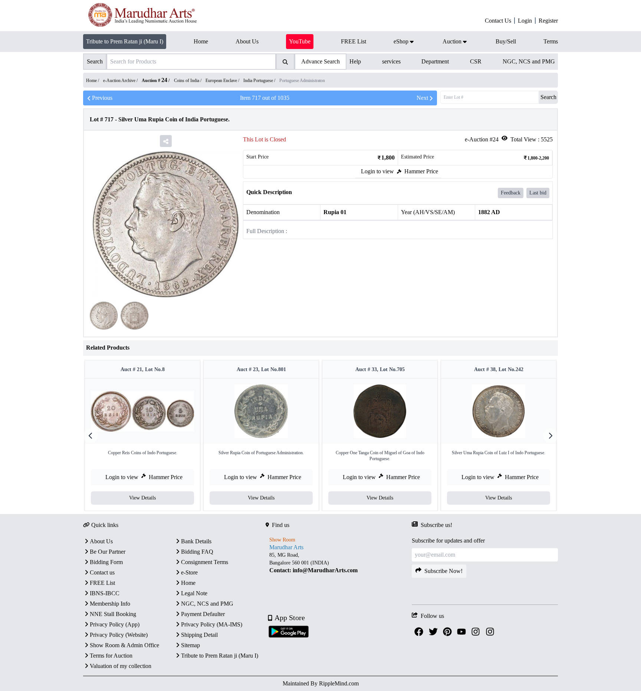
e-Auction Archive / (121, 80)
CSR (475, 61)
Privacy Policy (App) (114, 624)
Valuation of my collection (120, 666)
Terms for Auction (111, 655)
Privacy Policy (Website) (119, 635)
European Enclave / (223, 80)
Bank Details (196, 541)
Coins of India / (188, 80)
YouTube (299, 41)
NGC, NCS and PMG (529, 61)
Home (188, 583)
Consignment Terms (204, 562)
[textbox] (339, 562)
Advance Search (320, 61)
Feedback (510, 193)
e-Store (189, 572)
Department (435, 61)
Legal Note (194, 593)
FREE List (102, 583)
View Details (142, 498)
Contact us (102, 572)
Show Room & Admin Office (124, 645)
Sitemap (190, 645)
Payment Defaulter (203, 614)
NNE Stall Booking (113, 614)
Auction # (154, 80)
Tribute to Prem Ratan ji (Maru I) (124, 41)
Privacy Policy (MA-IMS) (211, 624)
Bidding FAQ (197, 551)
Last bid (537, 193)
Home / (93, 80)
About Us (101, 541)
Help (355, 61)
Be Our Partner (107, 551)
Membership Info (110, 603)
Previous (102, 98)
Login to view (377, 171)
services (391, 61)
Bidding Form (106, 562)
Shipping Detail (199, 635)
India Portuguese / (259, 80)
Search (548, 97)
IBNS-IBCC (104, 593)
